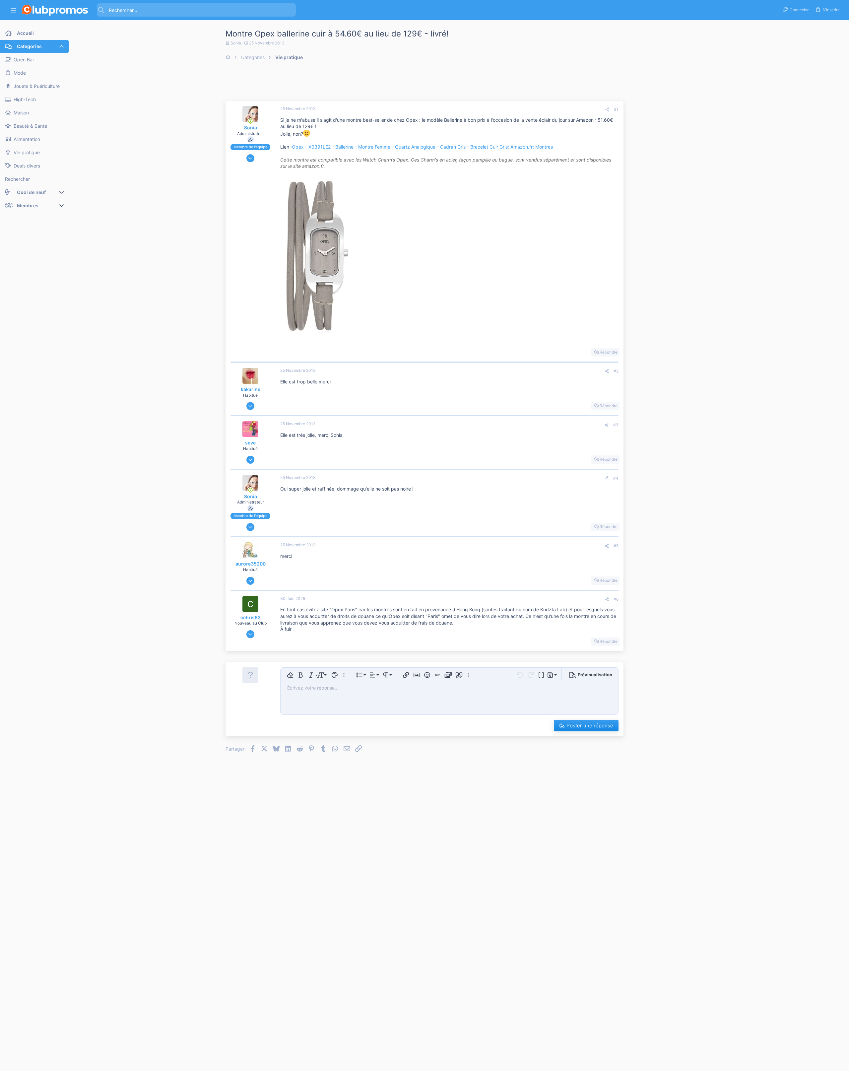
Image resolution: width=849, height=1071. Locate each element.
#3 (616, 424)
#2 (616, 370)
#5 (616, 545)
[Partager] (607, 109)
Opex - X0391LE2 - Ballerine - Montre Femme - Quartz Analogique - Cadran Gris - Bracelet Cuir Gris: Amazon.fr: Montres (422, 147)
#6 (616, 599)
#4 (616, 478)
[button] (13, 10)
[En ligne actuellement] (250, 121)
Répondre (609, 352)
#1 (616, 109)
